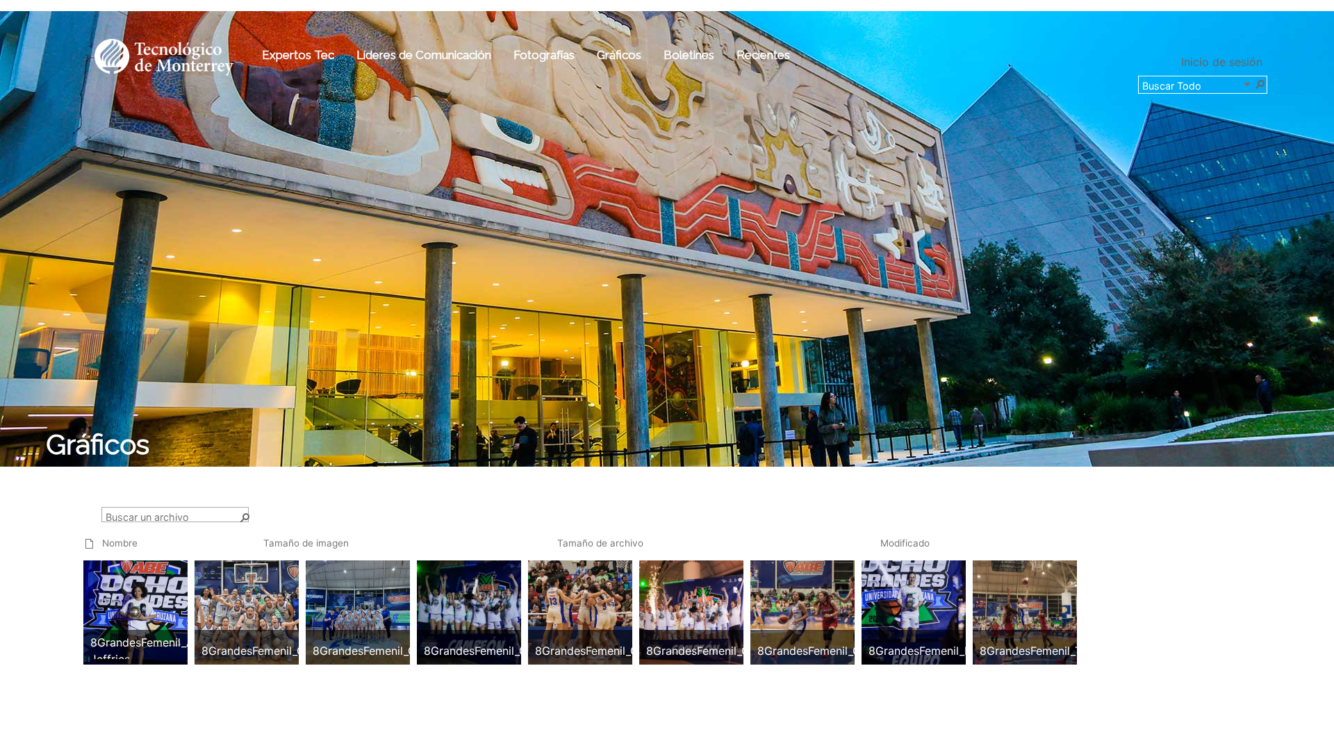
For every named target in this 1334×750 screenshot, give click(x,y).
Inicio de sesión (1221, 62)
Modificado (905, 543)
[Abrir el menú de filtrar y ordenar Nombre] (107, 557)
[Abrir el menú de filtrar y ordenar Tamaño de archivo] (562, 557)
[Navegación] (1246, 83)
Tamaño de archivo (600, 543)
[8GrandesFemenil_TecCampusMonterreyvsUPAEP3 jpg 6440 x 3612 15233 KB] (1066, 611)
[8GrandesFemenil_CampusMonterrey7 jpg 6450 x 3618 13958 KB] (732, 611)
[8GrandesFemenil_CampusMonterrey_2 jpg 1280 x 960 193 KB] (375, 611)
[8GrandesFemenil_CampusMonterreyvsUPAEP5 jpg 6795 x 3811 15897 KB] (843, 611)
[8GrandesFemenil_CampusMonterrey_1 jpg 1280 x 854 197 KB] (273, 611)
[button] (1260, 83)
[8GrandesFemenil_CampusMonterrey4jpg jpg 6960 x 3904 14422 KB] (510, 611)
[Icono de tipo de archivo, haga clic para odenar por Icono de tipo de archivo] (89, 543)
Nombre (120, 543)
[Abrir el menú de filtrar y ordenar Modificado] (885, 557)
